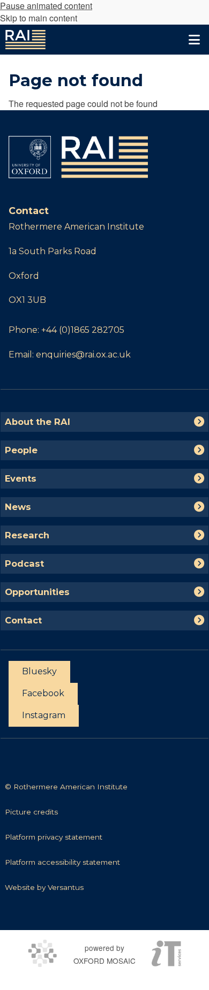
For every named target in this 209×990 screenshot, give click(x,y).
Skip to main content (38, 18)
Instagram (43, 715)
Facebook (43, 693)
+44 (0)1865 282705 (82, 330)
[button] (194, 40)
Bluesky (39, 671)
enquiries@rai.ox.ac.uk (83, 354)
